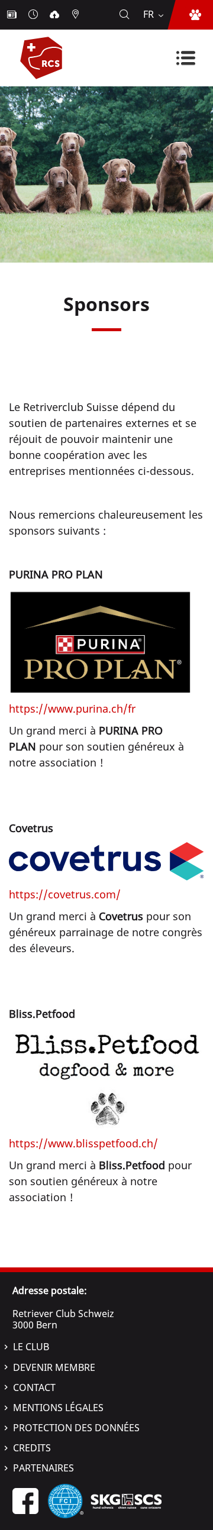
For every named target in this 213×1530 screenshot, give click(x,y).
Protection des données (76, 1427)
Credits (32, 1447)
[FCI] (65, 1499)
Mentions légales (58, 1407)
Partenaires (43, 1467)
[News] (13, 15)
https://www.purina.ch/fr (72, 708)
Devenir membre (54, 1367)
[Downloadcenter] (56, 15)
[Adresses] (77, 15)
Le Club (31, 1346)
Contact (34, 1387)
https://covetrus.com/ (65, 894)
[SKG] (126, 1499)
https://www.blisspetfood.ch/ (83, 1143)
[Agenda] (34, 15)
